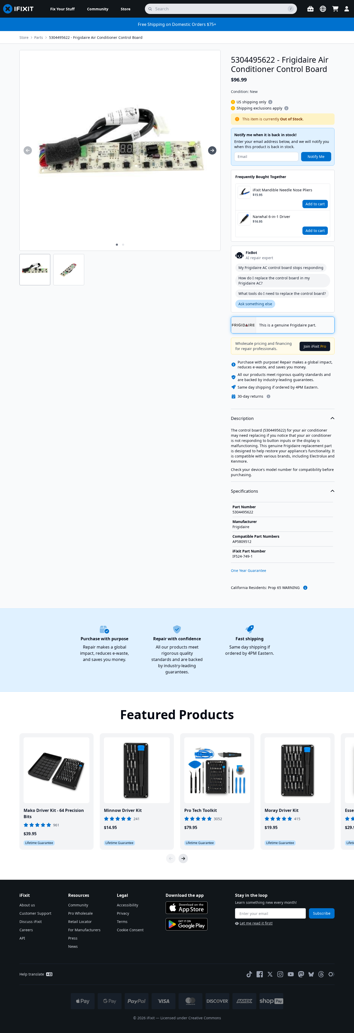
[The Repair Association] (331, 974)
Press (72, 938)
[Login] (347, 9)
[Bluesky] (311, 974)
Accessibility (127, 905)
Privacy (123, 913)
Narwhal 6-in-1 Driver (271, 216)
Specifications (244, 491)
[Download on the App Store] (187, 907)
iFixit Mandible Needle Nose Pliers (282, 189)
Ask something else (255, 303)
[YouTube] (291, 974)
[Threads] (321, 974)
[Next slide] (183, 858)
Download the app (185, 895)
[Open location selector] (323, 9)
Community (78, 905)
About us (27, 905)
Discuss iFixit (30, 921)
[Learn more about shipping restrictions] (270, 102)
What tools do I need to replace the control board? (282, 293)
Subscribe (321, 913)
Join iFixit (315, 346)
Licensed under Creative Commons (190, 1017)
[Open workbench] (310, 9)
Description (242, 418)
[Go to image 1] (117, 245)
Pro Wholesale (80, 913)
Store (24, 37)
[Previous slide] (170, 858)
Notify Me (316, 156)
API (22, 938)
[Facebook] (260, 974)
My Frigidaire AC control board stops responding (280, 267)
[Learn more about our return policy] (268, 396)
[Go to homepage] (20, 8)
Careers (26, 929)
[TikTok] (249, 974)
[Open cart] (335, 9)
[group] (28, 150)
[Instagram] (280, 974)
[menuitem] (62, 9)
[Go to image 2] (123, 245)
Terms (122, 921)
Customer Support (35, 913)
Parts (38, 37)
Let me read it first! (256, 923)
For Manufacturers (84, 929)
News (73, 946)
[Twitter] (270, 974)
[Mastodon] (301, 974)
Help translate (31, 974)
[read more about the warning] (305, 588)
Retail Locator (80, 921)
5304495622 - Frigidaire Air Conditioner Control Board (96, 37)
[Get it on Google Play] (187, 924)
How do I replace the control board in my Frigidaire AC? (274, 280)
